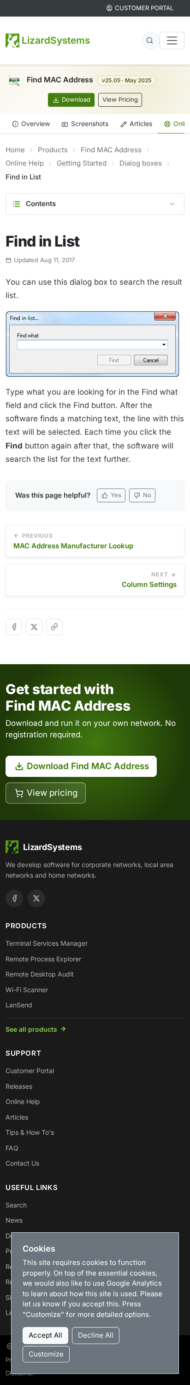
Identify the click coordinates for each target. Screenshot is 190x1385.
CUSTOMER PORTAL (144, 7)
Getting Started (82, 163)
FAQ (12, 1148)
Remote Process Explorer (43, 959)
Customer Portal (30, 1071)
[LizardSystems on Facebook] (14, 898)
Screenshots (89, 123)
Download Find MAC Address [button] (88, 766)
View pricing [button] (52, 792)
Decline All (95, 1335)
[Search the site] (151, 40)
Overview (35, 123)
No (147, 495)
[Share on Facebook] (14, 627)
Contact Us (22, 1163)
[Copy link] (54, 627)
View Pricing (120, 99)
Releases (19, 1086)
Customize (46, 1354)
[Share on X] (34, 627)
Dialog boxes (140, 163)
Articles (141, 123)
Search (16, 1205)
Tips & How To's (30, 1132)
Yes (116, 495)
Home (15, 149)
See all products (31, 1029)
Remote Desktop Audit (40, 974)
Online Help (25, 163)
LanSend (19, 1005)
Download (76, 99)
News (14, 1220)
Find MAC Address (111, 149)
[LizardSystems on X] (36, 898)
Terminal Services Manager (47, 943)
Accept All (45, 1335)
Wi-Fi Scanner (27, 990)
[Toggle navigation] (172, 40)
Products (53, 149)
